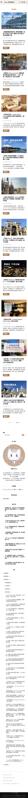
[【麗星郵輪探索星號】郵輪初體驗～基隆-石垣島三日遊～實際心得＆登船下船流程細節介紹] (14, 20)
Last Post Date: (6, 783)
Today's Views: (6, 774)
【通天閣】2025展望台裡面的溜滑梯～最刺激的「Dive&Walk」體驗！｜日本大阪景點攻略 (13, 360)
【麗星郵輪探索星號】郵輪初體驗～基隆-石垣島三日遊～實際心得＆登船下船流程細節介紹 (14, 33)
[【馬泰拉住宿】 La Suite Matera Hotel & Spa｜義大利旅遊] (14, 308)
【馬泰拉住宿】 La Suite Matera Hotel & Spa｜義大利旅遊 (12, 320)
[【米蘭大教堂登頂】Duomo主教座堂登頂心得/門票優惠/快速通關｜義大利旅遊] (14, 185)
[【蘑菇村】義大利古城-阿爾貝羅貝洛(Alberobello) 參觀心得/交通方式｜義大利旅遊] (14, 389)
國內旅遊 (7, 588)
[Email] (24, 2)
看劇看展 (6, 573)
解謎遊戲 (6, 576)
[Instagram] (20, 2)
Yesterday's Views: (7, 777)
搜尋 (4, 432)
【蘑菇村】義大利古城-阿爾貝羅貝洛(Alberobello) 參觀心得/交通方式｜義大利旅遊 (14, 402)
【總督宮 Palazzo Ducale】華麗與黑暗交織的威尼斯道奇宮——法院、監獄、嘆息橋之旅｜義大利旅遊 (13, 75)
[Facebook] (19, 2)
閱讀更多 (5, 47)
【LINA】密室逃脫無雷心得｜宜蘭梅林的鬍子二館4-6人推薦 (14, 527)
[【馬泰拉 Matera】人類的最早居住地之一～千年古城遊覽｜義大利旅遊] (14, 268)
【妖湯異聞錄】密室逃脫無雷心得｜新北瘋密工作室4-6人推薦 (15, 533)
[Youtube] (22, 2)
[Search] (26, 2)
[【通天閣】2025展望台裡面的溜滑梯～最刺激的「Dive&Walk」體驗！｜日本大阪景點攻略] (14, 347)
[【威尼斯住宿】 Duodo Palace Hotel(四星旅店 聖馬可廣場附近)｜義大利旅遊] (14, 103)
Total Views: (6, 780)
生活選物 (7, 585)
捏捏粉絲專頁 (6, 498)
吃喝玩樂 (6, 579)
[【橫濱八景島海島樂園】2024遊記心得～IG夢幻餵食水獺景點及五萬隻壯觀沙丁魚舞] (14, 144)
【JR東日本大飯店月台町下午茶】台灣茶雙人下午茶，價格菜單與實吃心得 (15, 521)
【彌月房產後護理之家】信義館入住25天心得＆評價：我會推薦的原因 (15, 544)
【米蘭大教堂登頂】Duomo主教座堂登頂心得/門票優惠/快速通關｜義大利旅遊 (13, 199)
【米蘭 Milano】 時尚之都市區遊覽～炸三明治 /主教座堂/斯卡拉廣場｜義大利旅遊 (14, 240)
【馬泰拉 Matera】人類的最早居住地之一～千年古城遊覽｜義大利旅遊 (14, 280)
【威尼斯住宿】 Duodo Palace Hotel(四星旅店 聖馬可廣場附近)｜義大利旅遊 (13, 116)
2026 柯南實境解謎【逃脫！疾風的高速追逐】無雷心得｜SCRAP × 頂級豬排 (15, 515)
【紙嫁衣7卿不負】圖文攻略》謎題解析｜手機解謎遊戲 (14, 550)
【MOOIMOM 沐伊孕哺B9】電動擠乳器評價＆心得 (14, 538)
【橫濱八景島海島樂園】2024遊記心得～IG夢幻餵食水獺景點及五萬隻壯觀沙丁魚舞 (13, 157)
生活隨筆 (6, 764)
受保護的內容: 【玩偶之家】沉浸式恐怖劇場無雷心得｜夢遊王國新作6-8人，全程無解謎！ (14, 509)
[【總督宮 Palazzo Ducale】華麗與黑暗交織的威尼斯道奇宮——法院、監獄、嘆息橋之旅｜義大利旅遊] (14, 62)
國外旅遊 (7, 592)
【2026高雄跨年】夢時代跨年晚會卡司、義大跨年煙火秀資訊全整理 (14, 563)
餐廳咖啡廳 (7, 582)
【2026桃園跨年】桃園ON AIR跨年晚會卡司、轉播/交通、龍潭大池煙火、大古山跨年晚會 (15, 557)
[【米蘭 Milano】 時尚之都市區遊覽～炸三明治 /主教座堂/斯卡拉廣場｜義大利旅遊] (14, 227)
